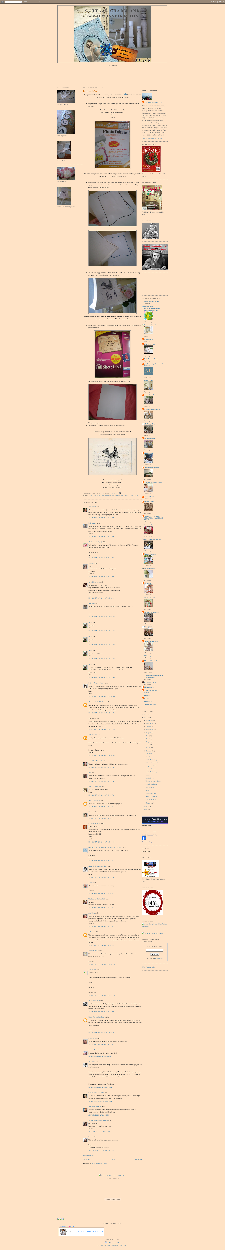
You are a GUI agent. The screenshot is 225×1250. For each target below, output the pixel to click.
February (149, 751)
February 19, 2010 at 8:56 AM (101, 518)
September (149, 730)
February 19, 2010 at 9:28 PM (101, 807)
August (148, 733)
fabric (92, 495)
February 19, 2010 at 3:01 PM (101, 781)
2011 (146, 715)
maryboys (91, 603)
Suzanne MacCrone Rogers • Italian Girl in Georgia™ (105, 847)
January (148, 803)
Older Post (138, 1159)
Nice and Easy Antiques (153, 102)
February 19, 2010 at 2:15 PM (101, 767)
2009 (146, 807)
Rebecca (91, 563)
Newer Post (86, 1159)
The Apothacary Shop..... (152, 467)
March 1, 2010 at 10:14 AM (100, 1087)
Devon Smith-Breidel (95, 1106)
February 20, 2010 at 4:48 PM (101, 877)
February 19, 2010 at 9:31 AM (101, 577)
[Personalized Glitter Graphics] (112, 1243)
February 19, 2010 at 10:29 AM (102, 617)
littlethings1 (92, 523)
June (147, 739)
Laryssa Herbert (93, 1050)
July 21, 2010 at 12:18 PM (99, 1131)
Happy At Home (149, 344)
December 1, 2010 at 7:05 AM (101, 1150)
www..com (67, 1227)
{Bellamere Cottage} (95, 542)
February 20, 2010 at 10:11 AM (102, 842)
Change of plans (151, 799)
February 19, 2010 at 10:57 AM (102, 678)
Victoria (91, 812)
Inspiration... (150, 778)
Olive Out (147, 583)
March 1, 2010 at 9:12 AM (99, 1056)
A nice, (148, 775)
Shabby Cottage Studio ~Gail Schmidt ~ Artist (153, 676)
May (147, 742)
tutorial (134, 495)
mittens (146, 698)
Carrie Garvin (92, 1038)
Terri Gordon (92, 506)
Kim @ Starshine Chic (95, 761)
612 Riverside (148, 453)
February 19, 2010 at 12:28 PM (101, 729)
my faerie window (150, 682)
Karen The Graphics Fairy (96, 1017)
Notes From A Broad (151, 359)
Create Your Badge (147, 841)
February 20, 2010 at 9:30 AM (101, 818)
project (127, 495)
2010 (146, 718)
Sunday (148, 790)
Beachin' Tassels (151, 769)
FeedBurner (159, 958)
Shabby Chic (148, 626)
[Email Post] (120, 493)
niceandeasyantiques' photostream (87, 1231)
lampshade (99, 495)
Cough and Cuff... (151, 793)
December (149, 720)
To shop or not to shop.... (153, 781)
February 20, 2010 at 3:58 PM (101, 861)
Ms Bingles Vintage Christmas (98, 1120)
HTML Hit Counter (146, 825)
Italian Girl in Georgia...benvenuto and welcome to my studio (152, 308)
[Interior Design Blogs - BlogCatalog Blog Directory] (155, 926)
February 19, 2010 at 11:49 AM (102, 696)
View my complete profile (152, 138)
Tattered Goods (149, 496)
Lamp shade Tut (90, 91)
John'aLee (91, 913)
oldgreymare (148, 339)
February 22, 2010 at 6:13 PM (101, 1044)
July (147, 736)
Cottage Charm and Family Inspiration (112, 13)
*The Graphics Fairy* (151, 301)
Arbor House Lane (150, 395)
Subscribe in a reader (148, 967)
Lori (89, 772)
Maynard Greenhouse (151, 612)
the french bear (149, 525)
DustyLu (147, 695)
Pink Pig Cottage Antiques (152, 539)
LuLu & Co (148, 701)
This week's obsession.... (153, 763)
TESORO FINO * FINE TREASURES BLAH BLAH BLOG (153, 518)
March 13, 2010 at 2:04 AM (100, 1101)
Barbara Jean (92, 969)
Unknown (91, 932)
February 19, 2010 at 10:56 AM (102, 631)
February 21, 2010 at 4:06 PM (101, 945)
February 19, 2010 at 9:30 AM (101, 558)
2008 (146, 810)
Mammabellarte (149, 438)
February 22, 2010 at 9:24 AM (101, 1012)
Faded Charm (148, 380)
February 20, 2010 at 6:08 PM (101, 907)
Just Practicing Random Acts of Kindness (154, 365)
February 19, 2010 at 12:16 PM (101, 713)
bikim (90, 622)
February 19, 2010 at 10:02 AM (102, 598)
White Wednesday (151, 760)
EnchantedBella (93, 951)
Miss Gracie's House (94, 786)
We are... (148, 757)
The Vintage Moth (150, 704)
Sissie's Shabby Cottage (152, 409)
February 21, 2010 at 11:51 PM (101, 995)
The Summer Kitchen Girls (96, 899)
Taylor (90, 1137)
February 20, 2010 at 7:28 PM (101, 926)
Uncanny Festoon (150, 554)
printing (119, 495)
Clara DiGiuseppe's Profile (149, 835)
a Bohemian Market (94, 823)
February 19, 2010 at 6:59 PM (101, 795)
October (149, 727)
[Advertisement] (152, 283)
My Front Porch (149, 568)
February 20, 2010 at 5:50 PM (101, 894)
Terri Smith (92, 1061)
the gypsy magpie (94, 1000)
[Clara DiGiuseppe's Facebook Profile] (144, 839)
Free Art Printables (94, 800)
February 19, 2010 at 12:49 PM (101, 755)
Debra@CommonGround (96, 683)
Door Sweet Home (151, 784)
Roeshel (91, 882)
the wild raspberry (94, 582)
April (148, 745)
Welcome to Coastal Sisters (153, 482)
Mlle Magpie (148, 656)
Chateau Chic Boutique (151, 661)
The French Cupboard (151, 641)
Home (113, 1159)
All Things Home (150, 424)
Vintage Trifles (149, 501)
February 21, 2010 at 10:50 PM (101, 964)
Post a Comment (88, 1155)
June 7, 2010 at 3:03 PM (98, 1115)
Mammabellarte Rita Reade (97, 702)
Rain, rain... (149, 754)
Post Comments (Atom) (99, 1163)
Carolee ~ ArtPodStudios (96, 1092)
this (125, 94)
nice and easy (110, 495)
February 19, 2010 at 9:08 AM (101, 536)
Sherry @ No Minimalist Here (97, 866)
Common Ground (150, 325)
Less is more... (150, 787)
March (148, 748)
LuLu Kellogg (93, 735)
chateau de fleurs (149, 597)
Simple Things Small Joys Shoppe (152, 691)
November (149, 723)
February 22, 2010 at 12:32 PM (101, 1033)
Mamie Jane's (149, 687)
